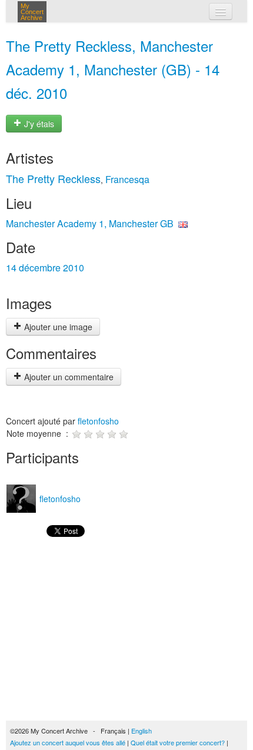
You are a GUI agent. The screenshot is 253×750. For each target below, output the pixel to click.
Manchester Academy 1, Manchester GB (90, 223)
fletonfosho (98, 421)
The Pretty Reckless (53, 178)
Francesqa (127, 179)
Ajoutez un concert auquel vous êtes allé (67, 742)
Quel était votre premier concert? (178, 742)
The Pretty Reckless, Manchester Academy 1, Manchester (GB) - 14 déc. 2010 (112, 69)
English (141, 730)
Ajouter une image (57, 327)
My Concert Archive (32, 11)
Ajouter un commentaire (68, 377)
